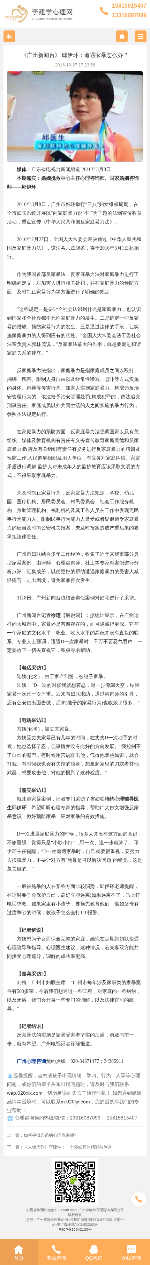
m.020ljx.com (75, 1101)
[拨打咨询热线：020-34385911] (139, 1199)
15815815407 (129, 6)
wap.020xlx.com (25, 1093)
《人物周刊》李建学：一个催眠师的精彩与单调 (68, 1147)
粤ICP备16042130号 (75, 1229)
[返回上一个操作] (9, 36)
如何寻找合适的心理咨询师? (50, 1135)
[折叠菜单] (141, 36)
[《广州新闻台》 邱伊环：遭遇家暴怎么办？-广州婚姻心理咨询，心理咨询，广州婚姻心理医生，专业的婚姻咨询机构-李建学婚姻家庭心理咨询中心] (38, 13)
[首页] (122, 36)
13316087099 (129, 15)
